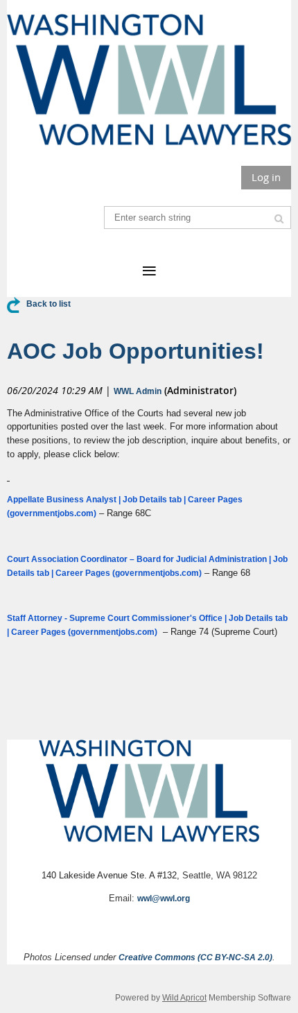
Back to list (48, 304)
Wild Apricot (184, 997)
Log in (266, 177)
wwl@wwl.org (163, 898)
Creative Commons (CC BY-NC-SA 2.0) (195, 957)
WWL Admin (137, 391)
